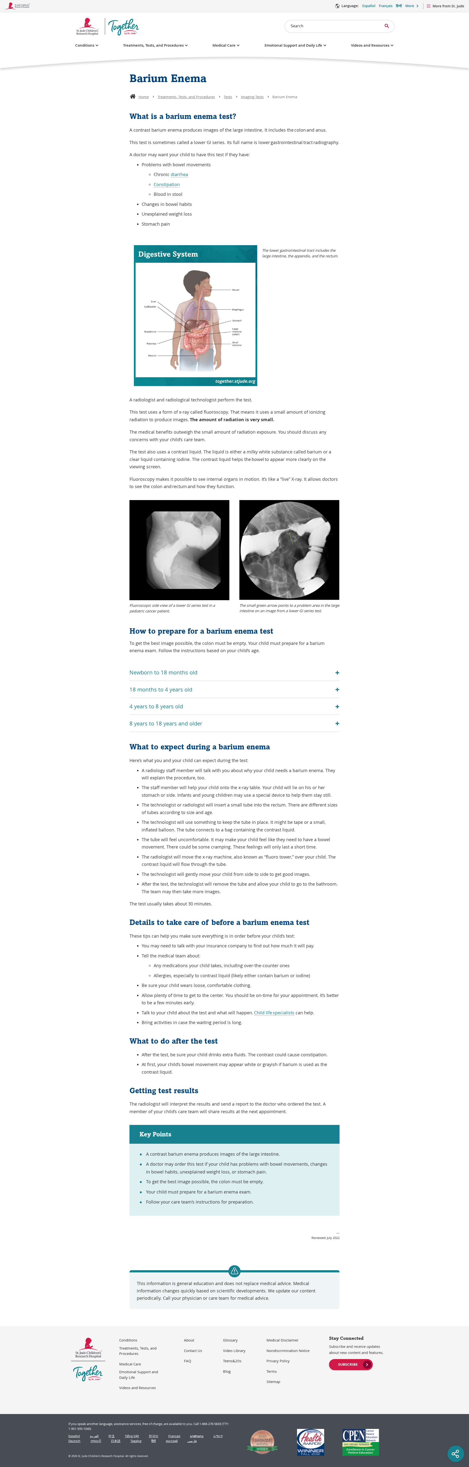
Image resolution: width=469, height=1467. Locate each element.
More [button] (409, 5)
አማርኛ (218, 1436)
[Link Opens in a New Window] (260, 1442)
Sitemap (273, 1381)
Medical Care (224, 45)
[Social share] (456, 1454)
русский (172, 1441)
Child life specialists (274, 1013)
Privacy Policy (278, 1360)
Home (144, 96)
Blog (227, 1371)
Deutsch (74, 1441)
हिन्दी (399, 5)
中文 (111, 1436)
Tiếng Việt (132, 1436)
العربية (94, 1436)
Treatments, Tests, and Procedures (153, 45)
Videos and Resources (370, 45)
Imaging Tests (252, 96)
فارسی (192, 1441)
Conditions (84, 45)
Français (386, 5)
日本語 (115, 1441)
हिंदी (153, 1441)
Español (368, 5)
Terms (271, 1371)
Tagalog (135, 1441)
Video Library (234, 1350)
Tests (228, 96)
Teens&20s (232, 1360)
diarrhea (179, 174)
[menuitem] (351, 1364)
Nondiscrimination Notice (287, 1350)
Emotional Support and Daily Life (293, 45)
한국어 (153, 1436)
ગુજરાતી (95, 1441)
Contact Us (193, 1350)
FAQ (187, 1360)
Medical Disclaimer (282, 1340)
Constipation (167, 184)
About (189, 1340)
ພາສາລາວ (196, 1436)
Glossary (230, 1340)
